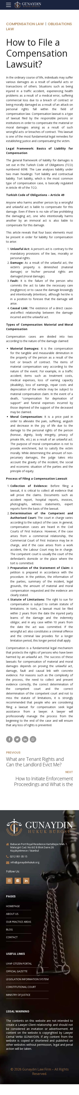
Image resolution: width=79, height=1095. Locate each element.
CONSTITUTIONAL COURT (21, 987)
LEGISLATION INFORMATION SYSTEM (27, 979)
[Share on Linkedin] (25, 739)
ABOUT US (12, 914)
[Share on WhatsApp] (33, 739)
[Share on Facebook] (9, 739)
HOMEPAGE (13, 906)
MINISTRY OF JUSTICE (18, 995)
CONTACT (12, 937)
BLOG (9, 929)
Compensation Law (25, 23)
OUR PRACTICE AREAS (18, 922)
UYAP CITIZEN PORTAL (19, 963)
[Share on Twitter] (17, 739)
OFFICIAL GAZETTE (17, 971)
